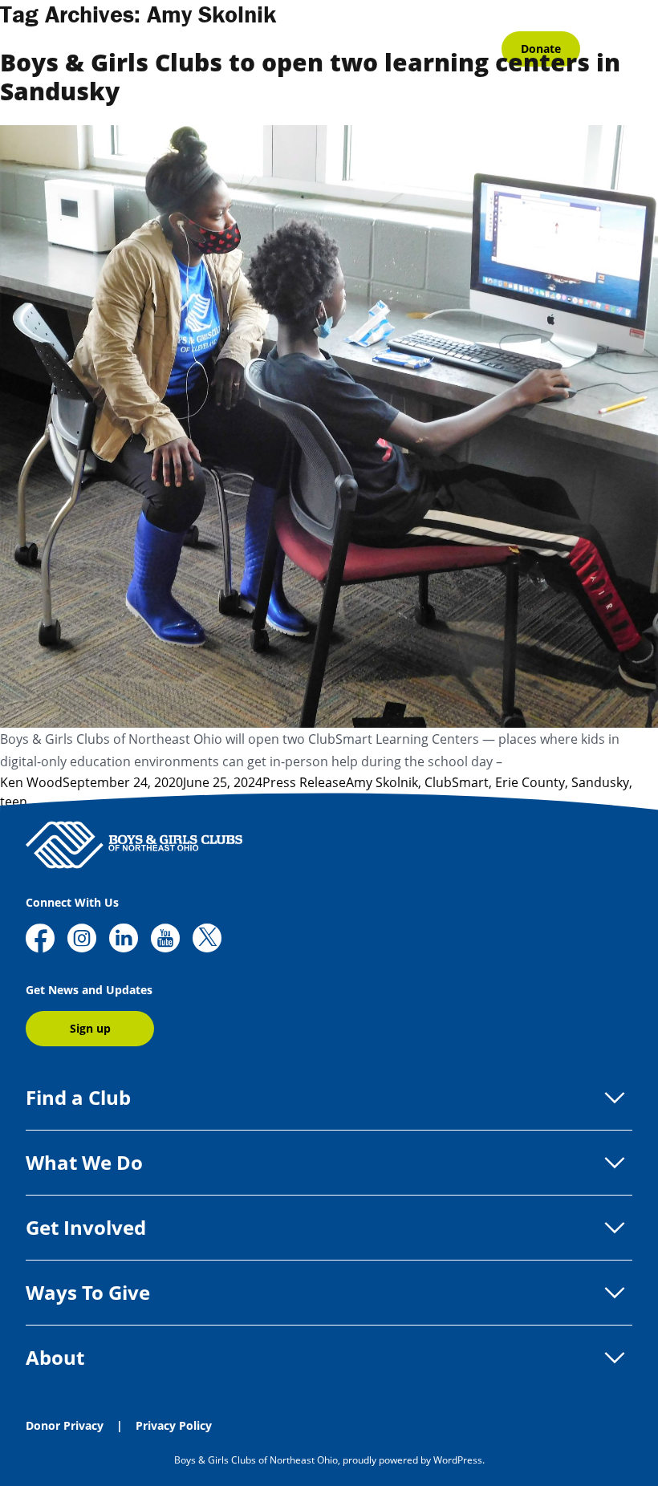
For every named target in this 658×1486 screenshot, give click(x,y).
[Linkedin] (123, 940)
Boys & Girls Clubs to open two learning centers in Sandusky (310, 77)
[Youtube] (165, 940)
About (55, 1357)
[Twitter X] (207, 940)
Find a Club (78, 1097)
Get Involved (86, 1227)
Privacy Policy (174, 1425)
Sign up (90, 1028)
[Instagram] (81, 940)
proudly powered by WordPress (412, 1460)
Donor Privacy (65, 1425)
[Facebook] (40, 940)
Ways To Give (88, 1292)
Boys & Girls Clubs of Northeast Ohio (256, 1460)
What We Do (84, 1162)
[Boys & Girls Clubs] (134, 845)
